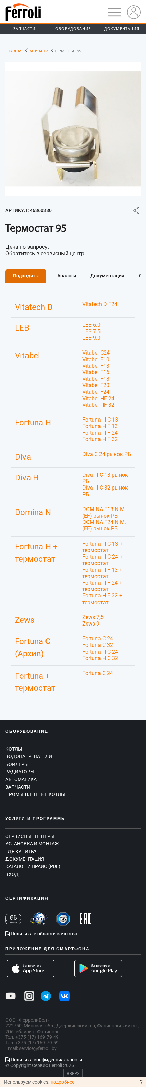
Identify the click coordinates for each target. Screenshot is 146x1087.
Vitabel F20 (95, 385)
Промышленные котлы (35, 794)
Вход (12, 874)
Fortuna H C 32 (100, 658)
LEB (22, 328)
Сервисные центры (29, 836)
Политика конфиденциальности (46, 1059)
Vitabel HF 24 (98, 398)
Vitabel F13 (95, 366)
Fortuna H (33, 422)
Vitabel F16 (95, 372)
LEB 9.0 (91, 338)
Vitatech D (34, 307)
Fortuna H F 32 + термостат (102, 598)
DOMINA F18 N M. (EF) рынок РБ (104, 512)
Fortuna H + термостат (36, 553)
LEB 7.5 (91, 331)
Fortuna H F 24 (100, 433)
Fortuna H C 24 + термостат (102, 559)
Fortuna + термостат (35, 682)
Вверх (73, 1073)
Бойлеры (17, 764)
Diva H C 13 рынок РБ (105, 478)
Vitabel (27, 355)
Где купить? (20, 851)
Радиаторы (19, 771)
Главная (13, 50)
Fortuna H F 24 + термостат (102, 586)
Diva (23, 457)
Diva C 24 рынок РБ (106, 454)
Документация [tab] (107, 275)
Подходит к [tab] (26, 275)
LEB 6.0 (91, 325)
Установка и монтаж (32, 843)
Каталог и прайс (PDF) (32, 866)
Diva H (27, 477)
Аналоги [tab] (66, 275)
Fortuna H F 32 (100, 439)
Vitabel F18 (95, 379)
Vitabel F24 (95, 392)
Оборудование (73, 28)
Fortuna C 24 (97, 638)
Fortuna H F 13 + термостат (102, 573)
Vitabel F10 (95, 359)
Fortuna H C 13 (100, 419)
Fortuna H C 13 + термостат (102, 547)
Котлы (13, 749)
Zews (24, 620)
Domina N (33, 512)
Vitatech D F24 (99, 304)
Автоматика (21, 779)
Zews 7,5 (93, 617)
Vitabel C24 (96, 352)
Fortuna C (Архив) (33, 647)
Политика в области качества (43, 933)
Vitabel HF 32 (98, 405)
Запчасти (24, 28)
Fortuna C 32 (97, 645)
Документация (121, 28)
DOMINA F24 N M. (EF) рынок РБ (104, 525)
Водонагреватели (28, 756)
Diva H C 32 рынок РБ (105, 490)
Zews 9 (90, 623)
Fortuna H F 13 (100, 426)
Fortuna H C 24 (100, 652)
